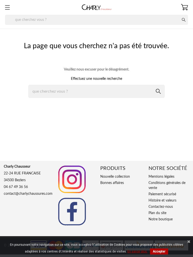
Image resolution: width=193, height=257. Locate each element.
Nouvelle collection (115, 176)
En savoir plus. (137, 251)
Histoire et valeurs (162, 200)
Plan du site (157, 213)
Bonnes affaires (112, 183)
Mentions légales (161, 176)
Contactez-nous (161, 207)
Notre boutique (161, 219)
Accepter (159, 251)
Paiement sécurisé (162, 194)
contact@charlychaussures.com (28, 194)
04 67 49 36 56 (16, 187)
